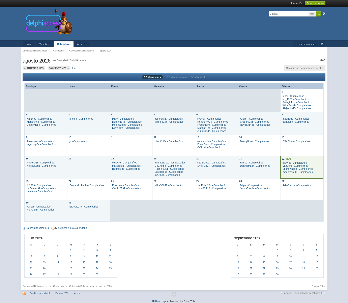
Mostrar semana (178, 77)
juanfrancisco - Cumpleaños (170, 162)
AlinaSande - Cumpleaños (211, 131)
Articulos (82, 44)
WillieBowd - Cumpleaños (297, 105)
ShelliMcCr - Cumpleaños (211, 165)
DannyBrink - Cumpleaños (254, 141)
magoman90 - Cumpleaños (298, 172)
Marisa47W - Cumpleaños (211, 127)
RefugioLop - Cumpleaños (297, 102)
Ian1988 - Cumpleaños (167, 175)
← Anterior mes (34, 68)
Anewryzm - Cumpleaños (40, 141)
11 (112, 137)
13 (197, 137)
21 (240, 158)
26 (155, 181)
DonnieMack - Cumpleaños (255, 165)
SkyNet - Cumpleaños (295, 162)
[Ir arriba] (174, 294)
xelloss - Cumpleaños (39, 206)
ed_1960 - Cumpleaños (296, 99)
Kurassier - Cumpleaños (125, 185)
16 (27, 158)
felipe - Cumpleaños (251, 185)
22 (283, 158)
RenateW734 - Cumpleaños (212, 121)
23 (27, 181)
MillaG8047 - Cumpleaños (169, 185)
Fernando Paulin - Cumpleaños (86, 185)
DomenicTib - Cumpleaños (127, 121)
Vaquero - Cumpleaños (295, 165)
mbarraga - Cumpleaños (296, 118)
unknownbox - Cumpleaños (298, 168)
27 (197, 181)
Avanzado (323, 13)
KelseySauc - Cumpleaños (41, 165)
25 (112, 181)
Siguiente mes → (59, 68)
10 (69, 137)
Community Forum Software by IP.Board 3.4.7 (303, 293)
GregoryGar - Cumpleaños (254, 121)
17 (69, 158)
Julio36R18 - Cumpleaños (211, 188)
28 (240, 181)
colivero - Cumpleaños (124, 162)
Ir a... (74, 68)
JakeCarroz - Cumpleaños (297, 185)
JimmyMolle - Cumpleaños (41, 124)
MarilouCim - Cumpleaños (169, 121)
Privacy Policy (318, 286)
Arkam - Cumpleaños (251, 118)
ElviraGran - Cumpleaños (211, 144)
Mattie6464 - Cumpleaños (41, 121)
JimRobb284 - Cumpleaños (212, 185)
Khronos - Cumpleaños (39, 118)
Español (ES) (61, 293)
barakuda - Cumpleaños (296, 121)
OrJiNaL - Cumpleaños (210, 147)
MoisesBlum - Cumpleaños (127, 124)
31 (69, 202)
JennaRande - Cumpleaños (255, 188)
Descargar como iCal (38, 228)
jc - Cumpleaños (78, 141)
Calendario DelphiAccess (71, 60)
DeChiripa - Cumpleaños (168, 165)
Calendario (63, 44)
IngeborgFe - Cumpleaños (41, 144)
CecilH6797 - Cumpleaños (126, 188)
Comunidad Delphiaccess (35, 286)
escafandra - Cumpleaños (211, 141)
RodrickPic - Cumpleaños (126, 168)
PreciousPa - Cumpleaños (211, 124)
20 (197, 158)
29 (283, 181)
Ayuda (77, 293)
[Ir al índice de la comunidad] (92, 23)
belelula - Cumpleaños (39, 191)
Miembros (44, 44)
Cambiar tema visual (40, 293)
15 (283, 137)
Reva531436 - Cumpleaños (255, 124)
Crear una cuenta (315, 3)
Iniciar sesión (295, 3)
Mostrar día (200, 77)
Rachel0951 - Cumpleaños (169, 168)
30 (27, 202)
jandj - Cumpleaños (293, 96)
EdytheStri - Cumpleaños (126, 127)
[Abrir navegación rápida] (322, 44)
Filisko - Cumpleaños (251, 162)
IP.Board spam (160, 301)
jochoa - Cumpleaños (81, 118)
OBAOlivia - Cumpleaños (296, 141)
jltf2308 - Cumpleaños (39, 185)
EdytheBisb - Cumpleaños (169, 172)
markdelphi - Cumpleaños (126, 165)
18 (112, 158)
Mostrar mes (154, 77)
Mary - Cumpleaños (123, 118)
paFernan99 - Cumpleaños (41, 188)
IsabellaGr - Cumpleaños (40, 162)
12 (155, 137)
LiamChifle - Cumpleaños (169, 141)
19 (155, 158)
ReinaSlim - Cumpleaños (40, 209)
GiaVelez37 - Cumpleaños (83, 206)
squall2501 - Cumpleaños (211, 162)
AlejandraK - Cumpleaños (297, 108)
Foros (29, 44)
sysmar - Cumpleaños (209, 118)
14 (240, 137)
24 (69, 181)
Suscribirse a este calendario (71, 228)
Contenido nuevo (305, 44)
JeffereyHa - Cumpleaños (169, 118)
